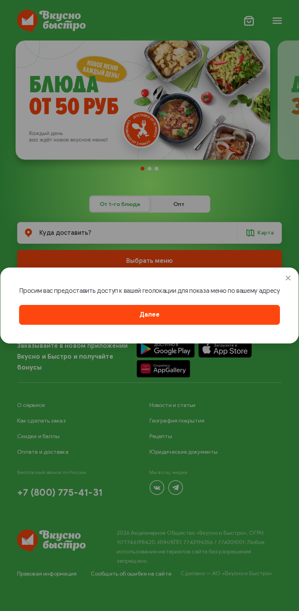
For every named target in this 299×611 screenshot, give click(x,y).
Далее (149, 315)
